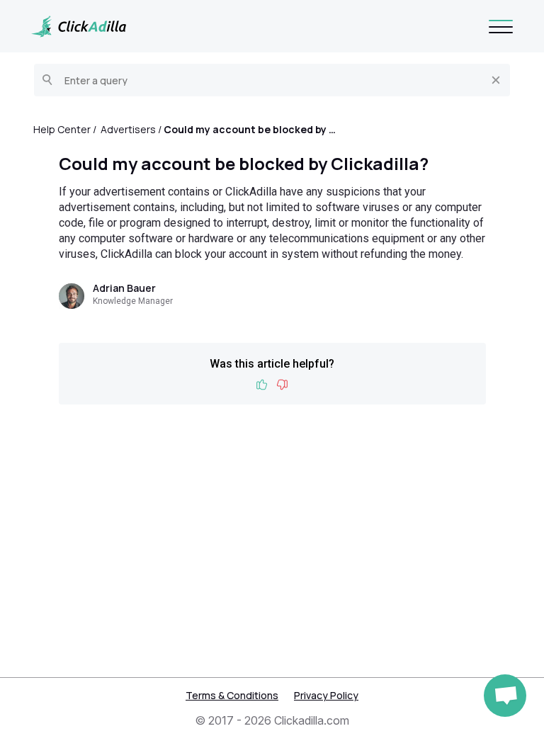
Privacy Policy (326, 695)
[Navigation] (501, 26)
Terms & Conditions (232, 695)
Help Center (62, 129)
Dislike (282, 385)
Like (262, 385)
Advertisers (128, 129)
